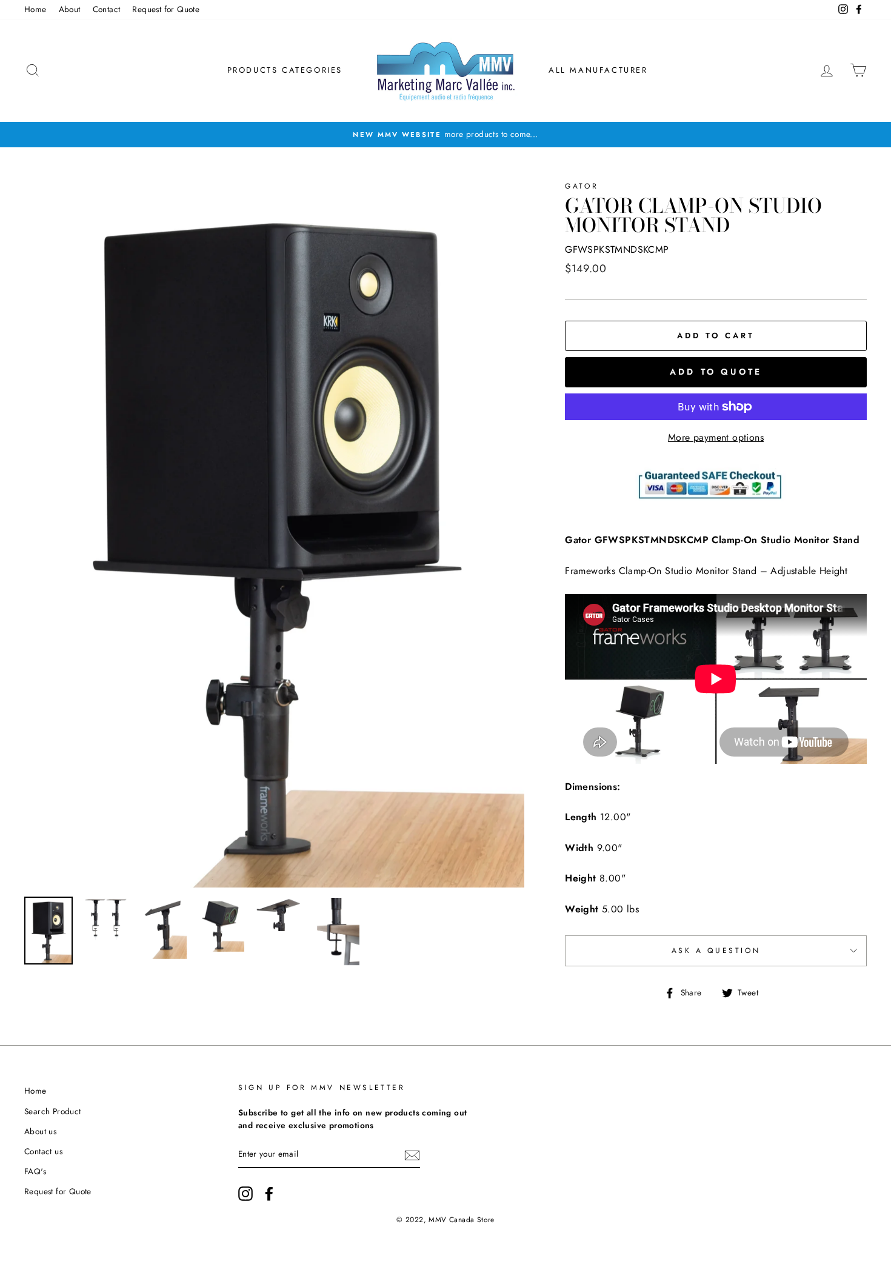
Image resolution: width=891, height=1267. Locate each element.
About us (40, 1131)
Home (35, 9)
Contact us (43, 1151)
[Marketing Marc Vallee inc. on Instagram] (245, 1193)
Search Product (52, 1111)
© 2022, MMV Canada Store (445, 1219)
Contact (107, 9)
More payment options (716, 437)
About (70, 9)
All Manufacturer (598, 70)
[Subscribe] (412, 1155)
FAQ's (35, 1171)
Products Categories (284, 70)
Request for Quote (165, 9)
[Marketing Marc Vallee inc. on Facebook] (269, 1193)
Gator (581, 186)
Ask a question (716, 950)
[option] (445, 134)
